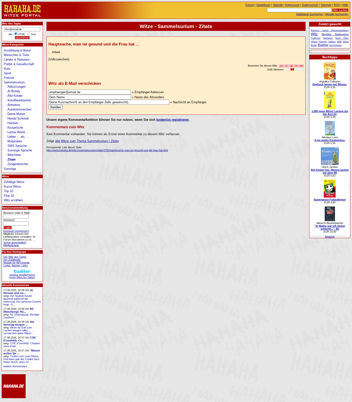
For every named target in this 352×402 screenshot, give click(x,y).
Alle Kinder (15, 96)
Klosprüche (15, 127)
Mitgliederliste (11, 245)
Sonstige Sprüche (19, 150)
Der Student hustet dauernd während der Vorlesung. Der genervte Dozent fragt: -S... (22, 300)
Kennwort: (9, 219)
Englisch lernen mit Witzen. (329, 84)
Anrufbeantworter (19, 100)
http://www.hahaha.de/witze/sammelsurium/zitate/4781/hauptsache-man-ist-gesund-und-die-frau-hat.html (107, 150)
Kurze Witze (12, 186)
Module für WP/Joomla (16, 262)
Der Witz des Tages (14, 256)
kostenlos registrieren (172, 119)
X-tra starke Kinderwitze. (329, 140)
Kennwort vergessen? (16, 231)
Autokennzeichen (19, 109)
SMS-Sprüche (17, 146)
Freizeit (9, 78)
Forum (249, 5)
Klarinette (328, 38)
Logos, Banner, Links (15, 265)
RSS (337, 5)
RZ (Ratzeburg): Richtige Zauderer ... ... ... (21, 316)
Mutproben (14, 141)
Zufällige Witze (14, 182)
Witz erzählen (13, 200)
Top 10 (8, 191)
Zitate (11, 159)
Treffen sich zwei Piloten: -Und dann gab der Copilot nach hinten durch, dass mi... (22, 359)
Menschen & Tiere (16, 55)
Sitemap (326, 5)
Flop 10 (9, 195)
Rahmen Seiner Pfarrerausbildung (329, 30)
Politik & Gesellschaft (19, 64)
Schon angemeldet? (14, 242)
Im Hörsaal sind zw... (18, 291)
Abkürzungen (16, 86)
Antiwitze (13, 105)
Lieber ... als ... (17, 136)
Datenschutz (310, 5)
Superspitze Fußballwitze (330, 199)
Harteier (12, 123)
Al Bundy (13, 91)
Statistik (278, 5)
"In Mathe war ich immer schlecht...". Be (330, 227)
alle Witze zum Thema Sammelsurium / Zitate (87, 141)
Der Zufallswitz (12, 259)
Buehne (323, 45)
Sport (7, 73)
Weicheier (14, 155)
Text (33, 34)
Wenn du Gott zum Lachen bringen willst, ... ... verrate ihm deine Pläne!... (18, 330)
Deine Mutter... (17, 114)
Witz (314, 34)
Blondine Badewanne (335, 34)
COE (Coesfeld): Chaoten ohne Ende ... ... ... (21, 345)
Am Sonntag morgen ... (18, 323)
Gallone (332, 41)
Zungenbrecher (17, 164)
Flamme (323, 41)
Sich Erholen (335, 45)
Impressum (292, 5)
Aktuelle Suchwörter (336, 14)
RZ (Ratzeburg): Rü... (18, 310)
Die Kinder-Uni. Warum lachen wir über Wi (330, 171)
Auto (7, 68)
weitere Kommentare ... (16, 366)
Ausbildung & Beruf (17, 50)
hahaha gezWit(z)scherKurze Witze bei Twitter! (22, 276)
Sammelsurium (14, 82)
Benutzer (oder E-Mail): (16, 212)
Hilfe (345, 5)
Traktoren (315, 38)
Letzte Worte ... (18, 132)
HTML (21, 34)
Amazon (330, 236)
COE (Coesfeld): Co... (19, 339)
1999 (339, 41)
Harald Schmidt (18, 118)
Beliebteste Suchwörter (309, 14)
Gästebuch (263, 5)
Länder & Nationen (16, 59)
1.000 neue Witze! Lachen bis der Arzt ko (330, 112)
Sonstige (10, 169)
